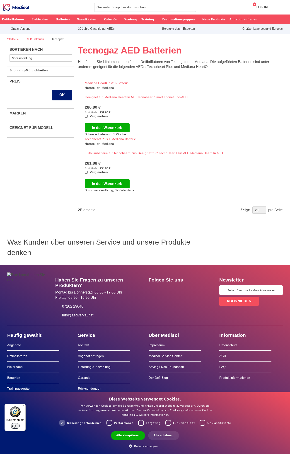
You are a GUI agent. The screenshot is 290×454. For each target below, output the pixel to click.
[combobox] (145, 7)
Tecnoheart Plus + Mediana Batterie (110, 139)
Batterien (13, 377)
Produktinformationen (234, 377)
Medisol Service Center (165, 356)
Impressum (157, 345)
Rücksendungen (89, 388)
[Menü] (23, 406)
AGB (222, 356)
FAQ (222, 367)
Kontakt (83, 345)
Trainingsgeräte (18, 388)
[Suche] (191, 7)
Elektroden (15, 367)
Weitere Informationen (154, 415)
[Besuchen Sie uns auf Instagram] (179, 290)
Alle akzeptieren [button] (128, 435)
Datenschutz (228, 345)
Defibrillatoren (17, 356)
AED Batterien (36, 39)
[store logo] (16, 7)
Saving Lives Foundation (166, 367)
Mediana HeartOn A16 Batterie (107, 83)
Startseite (13, 39)
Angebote (14, 345)
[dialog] (145, 423)
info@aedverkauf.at (77, 315)
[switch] (15, 426)
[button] (145, 446)
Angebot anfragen (91, 356)
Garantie (84, 377)
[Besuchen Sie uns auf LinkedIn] (166, 290)
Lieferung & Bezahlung (94, 367)
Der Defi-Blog (158, 377)
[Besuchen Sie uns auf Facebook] (153, 290)
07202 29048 (72, 306)
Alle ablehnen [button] (164, 435)
